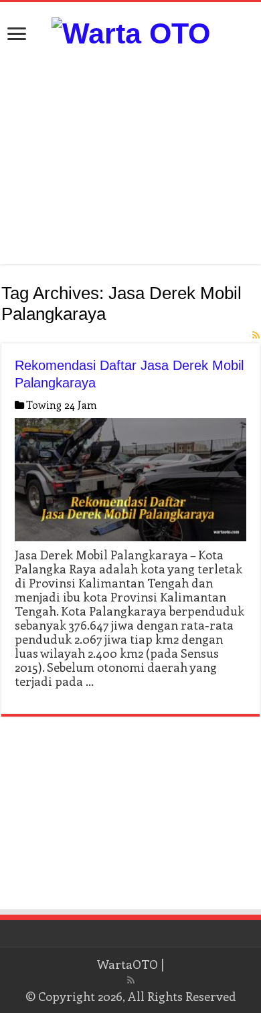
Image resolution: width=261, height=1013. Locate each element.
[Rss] (131, 980)
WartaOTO (127, 964)
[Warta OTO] (131, 31)
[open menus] (16, 35)
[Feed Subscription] (256, 335)
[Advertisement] (130, 157)
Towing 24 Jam (61, 404)
